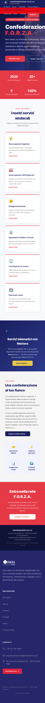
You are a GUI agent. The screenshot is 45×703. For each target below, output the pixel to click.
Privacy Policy (8, 630)
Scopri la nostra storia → (17, 434)
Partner (6, 610)
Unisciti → (33, 15)
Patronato (22, 7)
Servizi (14, 7)
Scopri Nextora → (22, 363)
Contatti (23, 14)
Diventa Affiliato (33, 7)
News (15, 14)
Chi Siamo (6, 7)
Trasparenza (7, 14)
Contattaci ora (11, 671)
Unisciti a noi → (15, 58)
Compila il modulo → (22, 517)
